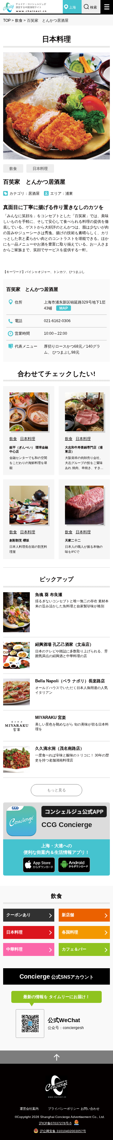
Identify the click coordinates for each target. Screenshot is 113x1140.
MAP (63, 308)
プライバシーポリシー (63, 1108)
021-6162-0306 (57, 321)
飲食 (19, 20)
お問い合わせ (90, 1108)
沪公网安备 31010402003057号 (63, 1131)
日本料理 (14, 932)
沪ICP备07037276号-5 (55, 1123)
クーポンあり (18, 914)
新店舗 (68, 914)
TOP (7, 20)
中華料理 (14, 949)
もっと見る (56, 790)
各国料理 (70, 932)
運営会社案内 (29, 1108)
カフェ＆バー (74, 949)
